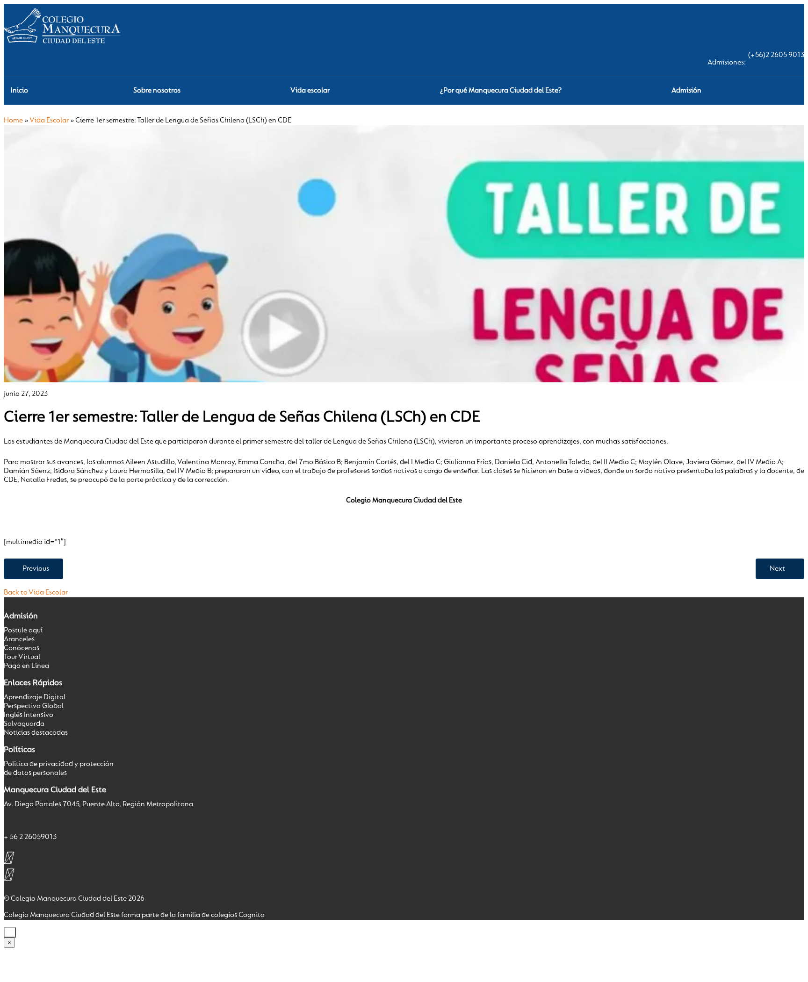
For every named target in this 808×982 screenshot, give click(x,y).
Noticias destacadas (36, 733)
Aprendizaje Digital (34, 697)
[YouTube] (8, 874)
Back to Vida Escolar (36, 592)
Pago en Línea (26, 666)
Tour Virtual (22, 657)
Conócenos (21, 648)
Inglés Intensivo (28, 715)
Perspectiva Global (34, 706)
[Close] (10, 932)
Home (13, 120)
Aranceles (19, 639)
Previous (35, 569)
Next (777, 569)
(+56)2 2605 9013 (776, 55)
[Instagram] (8, 858)
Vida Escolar (49, 120)
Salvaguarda (24, 724)
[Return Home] (62, 46)
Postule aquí (23, 630)
